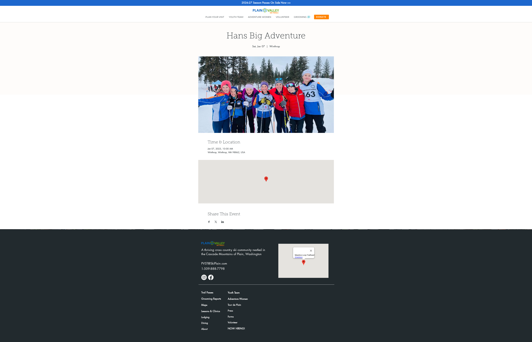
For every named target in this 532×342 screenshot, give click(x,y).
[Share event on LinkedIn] (222, 222)
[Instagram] (204, 277)
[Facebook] (210, 277)
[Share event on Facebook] (209, 222)
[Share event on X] (215, 222)
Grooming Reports (211, 298)
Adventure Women (238, 298)
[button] (215, 17)
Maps (204, 305)
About (204, 328)
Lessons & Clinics (210, 311)
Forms (231, 316)
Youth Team (234, 292)
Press (230, 310)
